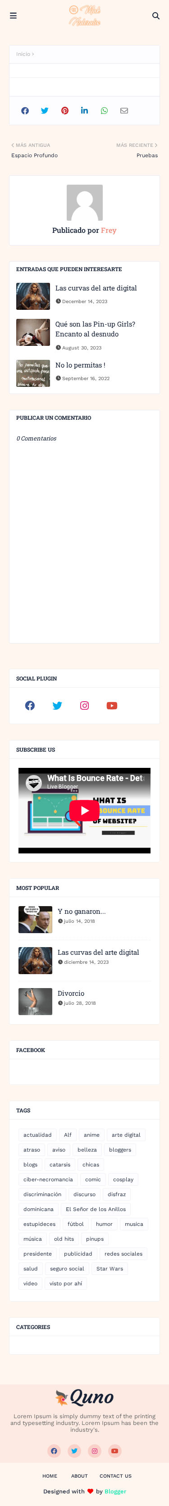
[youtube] (111, 706)
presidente (37, 1254)
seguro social (67, 1269)
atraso (31, 1150)
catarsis (60, 1164)
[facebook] (29, 706)
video (30, 1283)
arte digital (126, 1135)
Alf (68, 1135)
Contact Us (116, 1476)
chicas (90, 1164)
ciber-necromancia (48, 1179)
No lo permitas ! (80, 364)
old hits (64, 1239)
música (32, 1239)
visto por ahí (66, 1283)
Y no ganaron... (82, 911)
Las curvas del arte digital (96, 287)
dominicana (38, 1209)
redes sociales (123, 1254)
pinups (95, 1239)
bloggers (120, 1150)
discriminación (42, 1194)
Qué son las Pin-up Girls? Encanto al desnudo (95, 329)
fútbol (76, 1224)
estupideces (39, 1224)
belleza (87, 1150)
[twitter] (57, 706)
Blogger (115, 1491)
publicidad (78, 1254)
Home (49, 1476)
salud (30, 1269)
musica (134, 1224)
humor (104, 1224)
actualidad (37, 1135)
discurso (84, 1194)
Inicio (23, 54)
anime (92, 1135)
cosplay (123, 1179)
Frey (108, 230)
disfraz (117, 1194)
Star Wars (109, 1269)
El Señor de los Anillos (96, 1209)
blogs (30, 1164)
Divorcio (71, 993)
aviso (58, 1150)
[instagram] (84, 706)
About (79, 1476)
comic (93, 1179)
